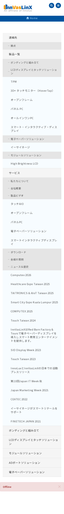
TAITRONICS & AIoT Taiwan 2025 (32, 293)
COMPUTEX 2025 (22, 311)
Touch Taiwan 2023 (23, 359)
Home (33, 18)
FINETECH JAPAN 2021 (26, 421)
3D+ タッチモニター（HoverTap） (33, 90)
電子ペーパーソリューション (27, 139)
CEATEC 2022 (19, 399)
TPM (14, 81)
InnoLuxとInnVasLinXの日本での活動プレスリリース (34, 370)
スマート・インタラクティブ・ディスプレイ (34, 129)
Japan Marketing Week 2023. (30, 390)
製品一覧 (14, 54)
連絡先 (13, 37)
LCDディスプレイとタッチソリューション (34, 71)
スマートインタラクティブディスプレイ (34, 242)
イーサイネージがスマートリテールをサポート (34, 410)
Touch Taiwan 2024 (23, 320)
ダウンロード (18, 252)
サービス (14, 173)
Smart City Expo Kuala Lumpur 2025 (34, 302)
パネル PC (17, 109)
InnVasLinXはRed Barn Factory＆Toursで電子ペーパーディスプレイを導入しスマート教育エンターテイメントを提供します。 (34, 335)
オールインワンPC (22, 118)
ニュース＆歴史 (20, 266)
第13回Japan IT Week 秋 (26, 381)
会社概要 (16, 188)
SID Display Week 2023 (26, 350)
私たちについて (20, 181)
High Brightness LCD (24, 163)
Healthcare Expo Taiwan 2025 (30, 284)
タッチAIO (17, 204)
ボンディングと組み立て (25, 62)
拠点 (13, 45)
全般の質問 (17, 259)
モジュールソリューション (26, 155)
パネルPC (17, 222)
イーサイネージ (20, 147)
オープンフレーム (22, 100)
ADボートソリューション (24, 462)
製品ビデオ (17, 195)
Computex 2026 (21, 275)
